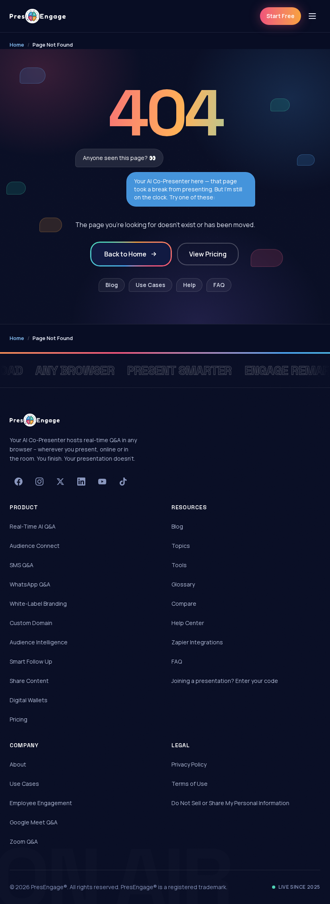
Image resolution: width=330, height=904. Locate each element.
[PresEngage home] (38, 16)
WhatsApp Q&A (30, 584)
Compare (183, 603)
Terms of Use (189, 783)
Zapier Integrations (197, 642)
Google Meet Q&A (34, 822)
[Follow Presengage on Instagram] (39, 481)
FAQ (219, 285)
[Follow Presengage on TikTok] (123, 481)
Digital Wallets (28, 700)
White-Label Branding (38, 603)
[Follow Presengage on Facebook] (18, 481)
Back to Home (125, 254)
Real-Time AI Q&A (33, 526)
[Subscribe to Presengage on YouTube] (102, 481)
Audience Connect (35, 545)
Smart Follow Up (31, 661)
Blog (111, 285)
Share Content (29, 681)
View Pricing (208, 254)
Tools (179, 565)
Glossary (183, 584)
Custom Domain (31, 623)
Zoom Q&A (24, 841)
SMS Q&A (21, 565)
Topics (180, 545)
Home (17, 44)
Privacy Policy (188, 764)
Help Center (187, 623)
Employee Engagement (41, 803)
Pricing (18, 719)
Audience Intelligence (39, 642)
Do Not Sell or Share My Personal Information (230, 803)
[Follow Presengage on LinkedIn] (81, 481)
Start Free (280, 16)
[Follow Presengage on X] (60, 481)
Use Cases (150, 285)
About (18, 764)
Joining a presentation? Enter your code (224, 681)
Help (189, 285)
